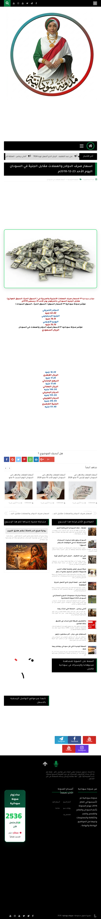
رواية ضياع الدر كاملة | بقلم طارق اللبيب (26, 531)
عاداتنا (57, 808)
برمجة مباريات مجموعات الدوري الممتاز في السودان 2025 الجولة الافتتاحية (69, 597)
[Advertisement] (50, 120)
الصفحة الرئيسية (73, 179)
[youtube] (19, 916)
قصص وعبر (67, 815)
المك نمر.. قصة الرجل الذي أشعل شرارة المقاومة (70, 584)
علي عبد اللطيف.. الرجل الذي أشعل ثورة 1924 (72, 157)
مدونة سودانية (68, 916)
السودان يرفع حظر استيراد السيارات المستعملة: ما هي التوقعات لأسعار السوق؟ (71, 543)
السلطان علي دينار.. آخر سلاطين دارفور (70, 634)
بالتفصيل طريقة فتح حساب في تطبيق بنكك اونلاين (71, 622)
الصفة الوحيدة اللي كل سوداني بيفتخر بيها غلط (69, 648)
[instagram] (15, 916)
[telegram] (28, 916)
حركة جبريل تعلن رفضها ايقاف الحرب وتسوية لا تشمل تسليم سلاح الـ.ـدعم (71, 570)
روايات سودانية (67, 808)
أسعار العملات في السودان (56, 179)
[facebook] (33, 916)
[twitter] (24, 916)
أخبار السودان (67, 802)
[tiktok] (6, 916)
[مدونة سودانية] (52, 54)
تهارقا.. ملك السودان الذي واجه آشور (71, 528)
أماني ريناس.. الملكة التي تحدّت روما (30, 157)
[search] (7, 3)
